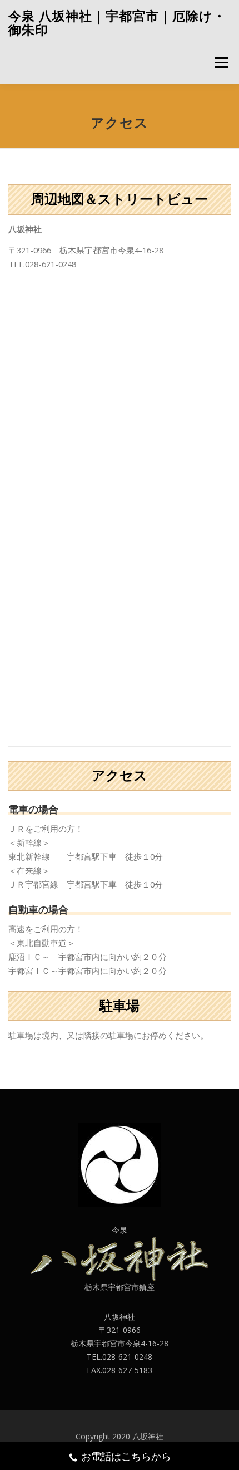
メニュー (221, 62)
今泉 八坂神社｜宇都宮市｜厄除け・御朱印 (117, 22)
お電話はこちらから (126, 1456)
